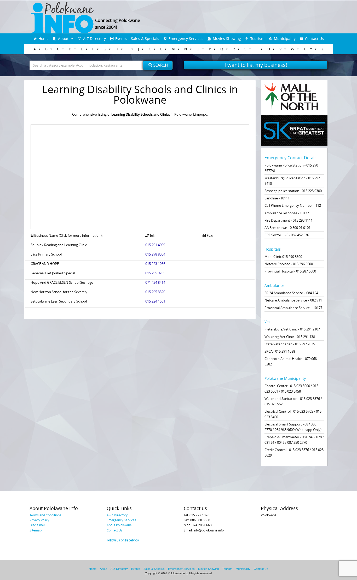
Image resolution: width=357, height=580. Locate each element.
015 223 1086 (155, 263)
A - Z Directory (117, 515)
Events (121, 38)
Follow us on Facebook (123, 540)
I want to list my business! (255, 64)
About (63, 38)
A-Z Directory (94, 38)
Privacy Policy (39, 520)
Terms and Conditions (45, 515)
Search (160, 65)
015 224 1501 (155, 301)
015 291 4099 (155, 244)
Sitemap (36, 530)
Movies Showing (227, 38)
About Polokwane (119, 525)
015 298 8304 (155, 254)
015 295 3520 (155, 291)
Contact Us (314, 38)
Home (43, 38)
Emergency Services (186, 38)
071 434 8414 (155, 282)
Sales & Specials (145, 38)
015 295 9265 (155, 273)
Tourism (257, 38)
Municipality (285, 38)
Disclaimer (37, 525)
